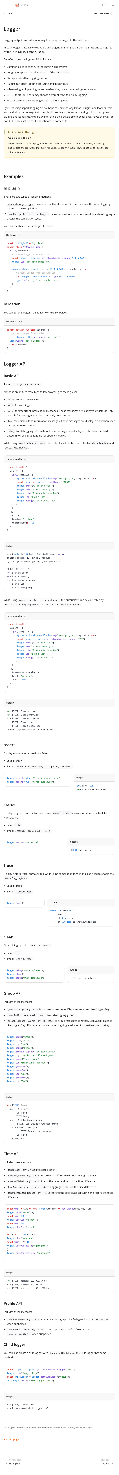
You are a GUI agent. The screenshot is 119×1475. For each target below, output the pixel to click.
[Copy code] (110, 243)
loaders (41, 47)
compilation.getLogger (20, 204)
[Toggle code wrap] (105, 243)
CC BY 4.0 (68, 1427)
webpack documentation (40, 1427)
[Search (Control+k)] (103, 5)
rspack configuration (32, 52)
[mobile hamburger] (113, 5)
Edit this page (11, 1439)
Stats (91, 47)
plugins (56, 47)
